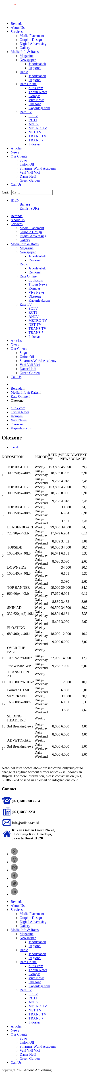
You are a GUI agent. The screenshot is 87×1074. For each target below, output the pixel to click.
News (15, 152)
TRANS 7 (36, 140)
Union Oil (27, 164)
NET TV (35, 132)
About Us (18, 27)
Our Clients (19, 156)
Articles (16, 148)
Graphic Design (31, 40)
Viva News (36, 100)
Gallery (25, 48)
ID (12, 200)
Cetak (15, 447)
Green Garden (30, 180)
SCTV (33, 116)
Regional (35, 68)
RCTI (33, 120)
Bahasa (25, 204)
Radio (24, 72)
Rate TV (26, 112)
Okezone (35, 104)
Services (17, 32)
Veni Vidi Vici (30, 172)
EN (16, 200)
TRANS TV (37, 136)
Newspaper (28, 60)
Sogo (23, 160)
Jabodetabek (37, 64)
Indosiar (34, 144)
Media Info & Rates (25, 52)
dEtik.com (36, 88)
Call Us (16, 184)
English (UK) (29, 208)
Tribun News (38, 92)
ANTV (34, 124)
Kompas (34, 96)
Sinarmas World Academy (38, 168)
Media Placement (32, 36)
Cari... (6, 192)
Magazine (26, 56)
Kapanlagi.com (39, 108)
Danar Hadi (28, 176)
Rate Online (28, 84)
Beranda (17, 23)
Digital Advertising (33, 44)
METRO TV (38, 128)
